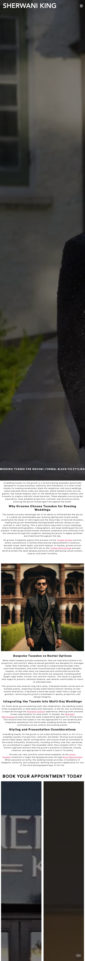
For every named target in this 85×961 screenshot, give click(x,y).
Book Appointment (72, 757)
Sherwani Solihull (36, 711)
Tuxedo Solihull (65, 540)
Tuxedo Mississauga (61, 548)
